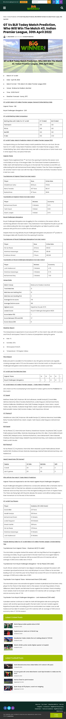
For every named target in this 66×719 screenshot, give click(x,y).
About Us (37, 704)
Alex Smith (11, 36)
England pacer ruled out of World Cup (26, 631)
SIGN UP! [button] (23, 2)
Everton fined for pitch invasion (24, 680)
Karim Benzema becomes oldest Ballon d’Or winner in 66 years (33, 665)
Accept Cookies (56, 715)
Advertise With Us (53, 704)
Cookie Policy (10, 716)
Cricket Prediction (11, 16)
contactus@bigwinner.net (11, 2)
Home (4, 16)
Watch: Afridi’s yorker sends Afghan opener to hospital (31, 645)
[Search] (49, 2)
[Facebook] (54, 2)
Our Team (44, 704)
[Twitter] (57, 2)
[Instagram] (13, 708)
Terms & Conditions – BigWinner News (52, 709)
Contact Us (46, 706)
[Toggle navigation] (4, 7)
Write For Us (60, 711)
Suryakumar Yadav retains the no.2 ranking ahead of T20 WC (33, 638)
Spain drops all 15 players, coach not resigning (28, 686)
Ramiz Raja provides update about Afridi (26, 624)
